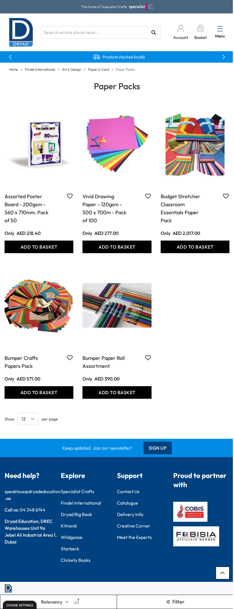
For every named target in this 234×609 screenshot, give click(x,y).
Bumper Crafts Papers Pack (21, 362)
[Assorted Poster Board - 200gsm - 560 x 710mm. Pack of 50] (39, 143)
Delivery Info (130, 514)
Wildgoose (71, 537)
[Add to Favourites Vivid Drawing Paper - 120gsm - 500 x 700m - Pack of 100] (148, 196)
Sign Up (158, 448)
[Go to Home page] (21, 32)
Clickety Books (75, 560)
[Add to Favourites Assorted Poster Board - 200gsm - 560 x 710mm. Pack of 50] (69, 196)
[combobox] (101, 32)
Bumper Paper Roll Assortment (103, 362)
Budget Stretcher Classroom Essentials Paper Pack (180, 208)
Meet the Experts (134, 537)
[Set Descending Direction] (75, 601)
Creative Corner (133, 526)
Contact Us (128, 491)
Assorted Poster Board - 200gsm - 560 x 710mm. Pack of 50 (27, 208)
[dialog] (20, 605)
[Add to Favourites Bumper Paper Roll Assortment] (148, 357)
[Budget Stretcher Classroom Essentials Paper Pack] (195, 143)
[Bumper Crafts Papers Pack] (39, 305)
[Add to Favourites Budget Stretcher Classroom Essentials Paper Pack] (225, 196)
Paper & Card (98, 69)
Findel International (40, 69)
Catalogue (127, 503)
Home (13, 69)
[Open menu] (220, 28)
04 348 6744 (32, 510)
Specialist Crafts (77, 491)
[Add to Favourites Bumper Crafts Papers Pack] (69, 357)
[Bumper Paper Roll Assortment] (116, 305)
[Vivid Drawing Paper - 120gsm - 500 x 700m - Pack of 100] (116, 143)
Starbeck (70, 549)
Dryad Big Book (76, 514)
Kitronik (69, 526)
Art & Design (71, 69)
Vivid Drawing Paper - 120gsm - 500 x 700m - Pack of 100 (104, 208)
